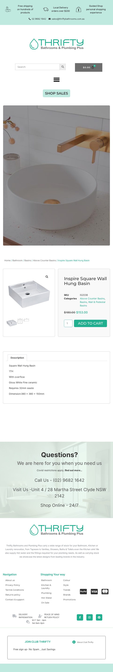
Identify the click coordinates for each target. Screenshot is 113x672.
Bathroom (18, 260)
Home (7, 260)
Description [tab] (17, 357)
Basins (27, 260)
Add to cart (90, 323)
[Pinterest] (99, 617)
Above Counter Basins (44, 260)
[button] (56, 80)
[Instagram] (89, 617)
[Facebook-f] (80, 617)
